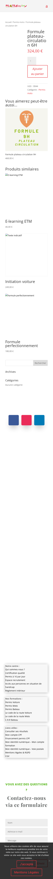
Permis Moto (11, 705)
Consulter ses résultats (16, 731)
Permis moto (18, 22)
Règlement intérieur (15, 690)
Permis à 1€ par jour (15, 676)
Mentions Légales (26, 872)
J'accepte (26, 864)
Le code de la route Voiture (18, 712)
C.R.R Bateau (11, 719)
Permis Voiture (12, 702)
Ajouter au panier (37, 71)
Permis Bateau (12, 709)
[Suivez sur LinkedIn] (39, 420)
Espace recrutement (15, 680)
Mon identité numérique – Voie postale (24, 749)
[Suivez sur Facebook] (14, 420)
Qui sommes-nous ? (15, 669)
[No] (49, 860)
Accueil (8, 22)
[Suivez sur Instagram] (26, 420)
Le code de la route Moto (17, 716)
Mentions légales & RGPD (17, 752)
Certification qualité (15, 673)
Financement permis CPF (17, 738)
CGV (7, 756)
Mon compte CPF (13, 734)
